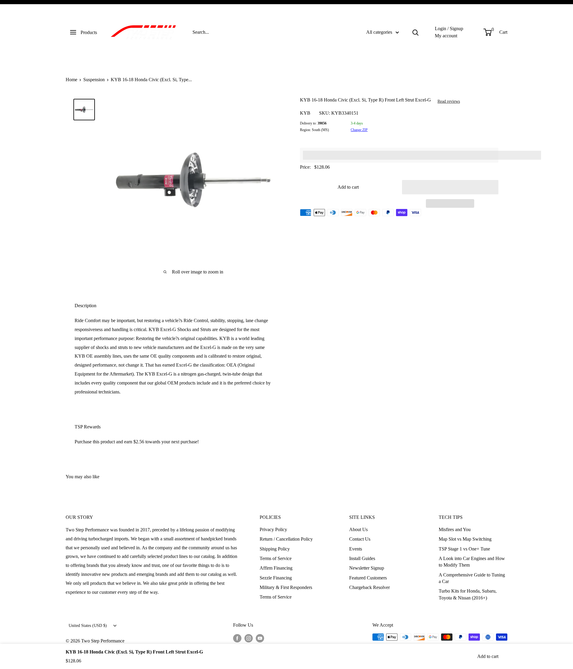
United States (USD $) (88, 625)
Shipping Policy (275, 548)
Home (71, 79)
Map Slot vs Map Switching (465, 539)
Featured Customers (368, 577)
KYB (305, 113)
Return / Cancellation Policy (286, 539)
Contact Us (359, 539)
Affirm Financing (276, 567)
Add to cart (348, 187)
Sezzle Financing (276, 577)
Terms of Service (276, 558)
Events (355, 548)
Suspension (94, 79)
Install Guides (362, 558)
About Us (358, 529)
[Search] (415, 32)
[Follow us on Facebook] (237, 637)
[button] (450, 187)
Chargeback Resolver (369, 587)
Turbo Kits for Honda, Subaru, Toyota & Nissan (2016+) (468, 594)
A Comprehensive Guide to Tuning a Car (472, 578)
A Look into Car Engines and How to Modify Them (472, 562)
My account (446, 35)
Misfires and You (455, 529)
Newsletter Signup (366, 567)
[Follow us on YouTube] (260, 637)
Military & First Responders (286, 587)
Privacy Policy (273, 529)
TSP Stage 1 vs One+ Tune (464, 548)
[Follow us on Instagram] (248, 637)
